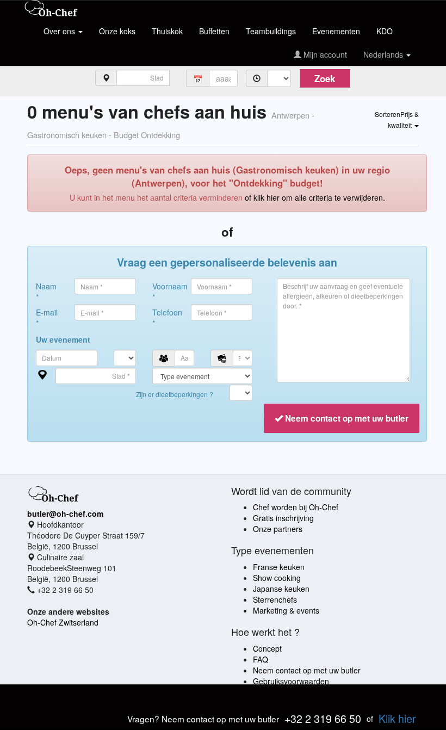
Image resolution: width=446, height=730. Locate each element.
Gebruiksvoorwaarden (291, 681)
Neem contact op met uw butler (307, 670)
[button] (397, 119)
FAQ (260, 659)
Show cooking (277, 577)
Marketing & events (286, 610)
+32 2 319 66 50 (322, 718)
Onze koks (117, 31)
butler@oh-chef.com (65, 513)
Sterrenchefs (275, 599)
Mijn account (324, 54)
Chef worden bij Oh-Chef (295, 507)
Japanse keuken (281, 588)
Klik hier (397, 718)
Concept (267, 648)
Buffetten (214, 31)
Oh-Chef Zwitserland (62, 622)
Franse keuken (279, 566)
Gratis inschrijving (283, 517)
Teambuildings (271, 31)
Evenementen (336, 31)
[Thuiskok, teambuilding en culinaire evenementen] (51, 9)
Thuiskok (167, 31)
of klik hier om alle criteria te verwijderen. (315, 197)
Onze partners (277, 528)
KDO (384, 31)
